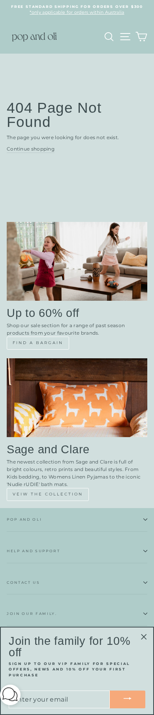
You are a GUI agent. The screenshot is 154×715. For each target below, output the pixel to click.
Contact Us (23, 582)
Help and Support (33, 551)
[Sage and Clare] (77, 397)
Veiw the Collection (48, 494)
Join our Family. (32, 613)
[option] (77, 10)
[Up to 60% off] (77, 261)
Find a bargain (38, 342)
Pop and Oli (24, 519)
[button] (10, 696)
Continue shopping (30, 149)
